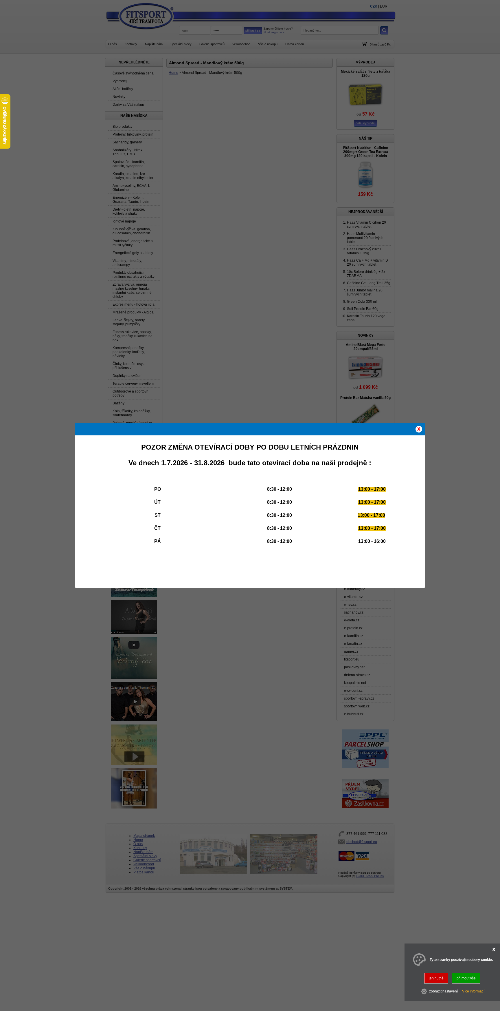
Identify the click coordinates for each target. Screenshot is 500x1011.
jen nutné (436, 978)
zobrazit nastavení (443, 992)
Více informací (473, 992)
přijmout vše (466, 978)
